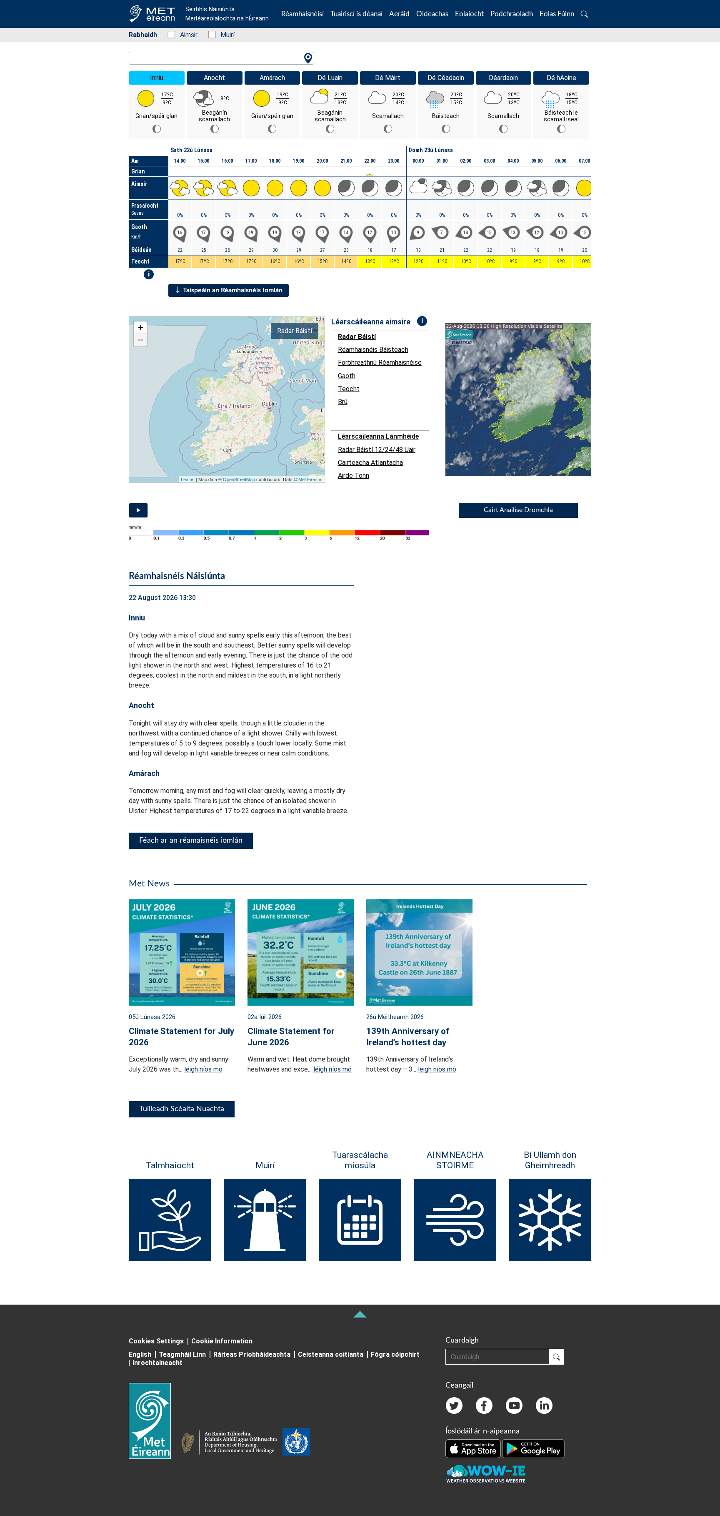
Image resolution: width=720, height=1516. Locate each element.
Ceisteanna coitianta (330, 1354)
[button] (584, 14)
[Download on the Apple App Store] (473, 1448)
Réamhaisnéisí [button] (302, 14)
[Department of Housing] (231, 1443)
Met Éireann (310, 479)
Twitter (454, 1405)
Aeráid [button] (399, 14)
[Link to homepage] (155, 1421)
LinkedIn (544, 1405)
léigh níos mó (203, 1069)
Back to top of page (360, 1314)
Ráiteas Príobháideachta (251, 1354)
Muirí (223, 35)
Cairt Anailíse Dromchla (518, 510)
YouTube (514, 1405)
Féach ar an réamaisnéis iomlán (190, 840)
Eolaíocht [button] (469, 14)
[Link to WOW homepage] (485, 1474)
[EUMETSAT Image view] (525, 399)
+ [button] (140, 327)
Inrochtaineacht (157, 1363)
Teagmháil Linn (182, 1354)
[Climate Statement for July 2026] (182, 952)
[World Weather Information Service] (296, 1443)
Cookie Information (221, 1341)
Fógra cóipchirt (395, 1354)
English (140, 1354)
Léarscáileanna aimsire (370, 321)
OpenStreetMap (239, 479)
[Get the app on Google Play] (533, 1448)
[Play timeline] (138, 510)
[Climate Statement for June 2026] (301, 952)
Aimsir (184, 35)
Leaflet (188, 479)
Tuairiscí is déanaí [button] (356, 14)
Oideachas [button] (432, 14)
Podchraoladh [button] (511, 14)
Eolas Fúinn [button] (557, 14)
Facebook (484, 1405)
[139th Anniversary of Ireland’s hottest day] (419, 952)
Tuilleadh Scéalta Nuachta (181, 1109)
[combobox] (221, 58)
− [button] (140, 340)
